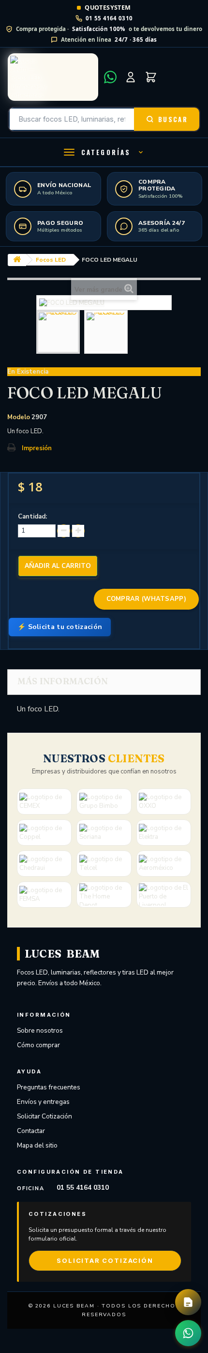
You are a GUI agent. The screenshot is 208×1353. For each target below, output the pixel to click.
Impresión (37, 448)
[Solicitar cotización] (188, 1302)
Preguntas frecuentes (48, 1087)
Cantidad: (32, 516)
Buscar (173, 119)
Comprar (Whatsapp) (146, 599)
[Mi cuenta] (130, 77)
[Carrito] (151, 77)
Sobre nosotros (40, 1030)
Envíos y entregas (43, 1101)
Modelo (18, 417)
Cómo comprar (38, 1045)
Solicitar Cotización (44, 1116)
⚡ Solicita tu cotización (59, 626)
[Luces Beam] (53, 77)
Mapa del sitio (37, 1145)
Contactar (31, 1130)
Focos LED (51, 260)
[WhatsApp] (110, 77)
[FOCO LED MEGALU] (58, 332)
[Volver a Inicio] (17, 260)
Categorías (106, 152)
